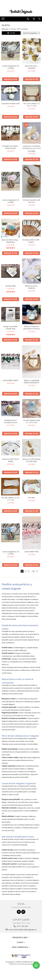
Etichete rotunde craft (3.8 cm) (31, 201)
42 (33, 571)
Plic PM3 (31, 498)
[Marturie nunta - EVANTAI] (31, 271)
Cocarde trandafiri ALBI (11, 103)
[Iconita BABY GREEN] (10, 362)
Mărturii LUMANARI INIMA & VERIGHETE (31, 381)
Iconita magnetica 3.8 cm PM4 (10, 67)
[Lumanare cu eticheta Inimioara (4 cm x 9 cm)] (31, 133)
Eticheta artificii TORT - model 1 (31, 241)
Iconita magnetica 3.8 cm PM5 (10, 201)
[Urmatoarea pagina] (36, 571)
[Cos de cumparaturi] (33, 18)
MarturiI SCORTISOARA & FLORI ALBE (31, 460)
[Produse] (3, 19)
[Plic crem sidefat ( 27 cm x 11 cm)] (31, 93)
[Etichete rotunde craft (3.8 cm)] (31, 181)
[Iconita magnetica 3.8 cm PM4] (10, 51)
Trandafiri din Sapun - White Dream (10, 147)
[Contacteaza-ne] (28, 18)
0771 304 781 (22, 926)
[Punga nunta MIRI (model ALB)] (10, 314)
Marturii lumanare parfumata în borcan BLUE (31, 327)
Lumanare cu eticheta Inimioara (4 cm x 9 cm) (32, 147)
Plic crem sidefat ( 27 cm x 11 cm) (31, 104)
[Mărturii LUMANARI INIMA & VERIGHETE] (31, 361)
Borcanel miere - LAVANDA (31, 67)
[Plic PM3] (31, 487)
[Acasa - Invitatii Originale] (21, 11)
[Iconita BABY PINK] (31, 532)
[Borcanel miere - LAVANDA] (31, 51)
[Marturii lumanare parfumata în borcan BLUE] (31, 314)
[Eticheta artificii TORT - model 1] (31, 228)
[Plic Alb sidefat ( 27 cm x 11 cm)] (10, 486)
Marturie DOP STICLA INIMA (10, 460)
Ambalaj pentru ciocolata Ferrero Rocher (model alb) (10, 421)
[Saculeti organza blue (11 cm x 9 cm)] (31, 408)
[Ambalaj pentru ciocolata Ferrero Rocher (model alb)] (10, 408)
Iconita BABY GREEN (10, 380)
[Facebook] (19, 912)
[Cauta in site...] (39, 18)
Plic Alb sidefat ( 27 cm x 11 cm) (10, 499)
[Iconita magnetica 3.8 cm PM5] (10, 181)
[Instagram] (23, 912)
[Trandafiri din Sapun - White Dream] (10, 133)
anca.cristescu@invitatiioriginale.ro (22, 929)
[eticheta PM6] (10, 271)
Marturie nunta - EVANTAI (31, 287)
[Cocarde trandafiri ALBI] (10, 93)
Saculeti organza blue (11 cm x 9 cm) (31, 421)
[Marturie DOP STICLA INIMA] (10, 447)
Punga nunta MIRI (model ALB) (11, 327)
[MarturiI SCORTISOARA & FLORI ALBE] (31, 448)
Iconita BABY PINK (31, 551)
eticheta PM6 (10, 286)
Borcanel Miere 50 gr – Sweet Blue (10, 241)
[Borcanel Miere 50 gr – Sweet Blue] (10, 228)
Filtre (12, 33)
